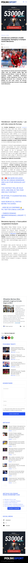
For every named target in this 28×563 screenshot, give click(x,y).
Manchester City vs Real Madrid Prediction (14, 506)
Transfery (7, 35)
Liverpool (24, 127)
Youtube (8, 525)
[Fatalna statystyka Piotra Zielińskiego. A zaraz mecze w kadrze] (6, 349)
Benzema (13, 233)
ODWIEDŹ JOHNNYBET (14, 508)
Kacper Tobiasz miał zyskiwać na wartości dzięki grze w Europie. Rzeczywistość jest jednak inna (17, 428)
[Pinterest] (9, 337)
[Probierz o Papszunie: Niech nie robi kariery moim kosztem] (6, 357)
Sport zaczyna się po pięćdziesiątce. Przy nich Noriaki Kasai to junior (17, 466)
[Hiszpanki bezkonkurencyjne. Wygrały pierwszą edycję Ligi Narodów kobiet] (6, 371)
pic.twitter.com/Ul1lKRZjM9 (12, 209)
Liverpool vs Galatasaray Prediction (12, 501)
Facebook (8, 520)
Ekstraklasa (13, 366)
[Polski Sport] (9, 2)
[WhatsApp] (12, 337)
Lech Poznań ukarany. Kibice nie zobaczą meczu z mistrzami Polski (18, 364)
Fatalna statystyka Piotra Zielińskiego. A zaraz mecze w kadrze (18, 349)
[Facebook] (2, 337)
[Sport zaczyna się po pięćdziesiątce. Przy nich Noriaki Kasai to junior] (5, 464)
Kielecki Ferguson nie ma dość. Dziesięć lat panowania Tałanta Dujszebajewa (17, 443)
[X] (5, 337)
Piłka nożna (3, 35)
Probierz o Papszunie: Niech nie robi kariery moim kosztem (18, 356)
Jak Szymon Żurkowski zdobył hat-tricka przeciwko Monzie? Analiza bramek (16, 473)
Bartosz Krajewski (10, 333)
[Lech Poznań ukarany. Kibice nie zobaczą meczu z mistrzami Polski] (6, 364)
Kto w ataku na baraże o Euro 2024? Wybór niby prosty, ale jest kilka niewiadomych (16, 458)
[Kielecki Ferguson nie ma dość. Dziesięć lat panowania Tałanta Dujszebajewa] (5, 442)
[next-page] (6, 485)
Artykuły (10, 430)
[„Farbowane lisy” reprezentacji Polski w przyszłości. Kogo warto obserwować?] (5, 479)
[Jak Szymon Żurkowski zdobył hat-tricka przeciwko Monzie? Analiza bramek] (5, 471)
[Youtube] (3, 525)
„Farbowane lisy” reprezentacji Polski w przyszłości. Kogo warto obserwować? (17, 480)
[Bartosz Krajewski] (2, 47)
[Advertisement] (14, 102)
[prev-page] (3, 485)
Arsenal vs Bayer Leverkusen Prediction (13, 504)
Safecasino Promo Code (10, 499)
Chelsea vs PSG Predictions (10, 502)
